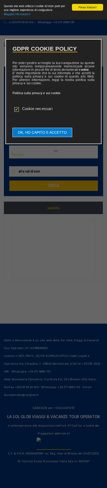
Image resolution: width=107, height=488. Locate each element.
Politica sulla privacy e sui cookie (36, 93)
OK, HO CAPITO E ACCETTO (42, 132)
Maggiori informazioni (17, 14)
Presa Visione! (87, 7)
